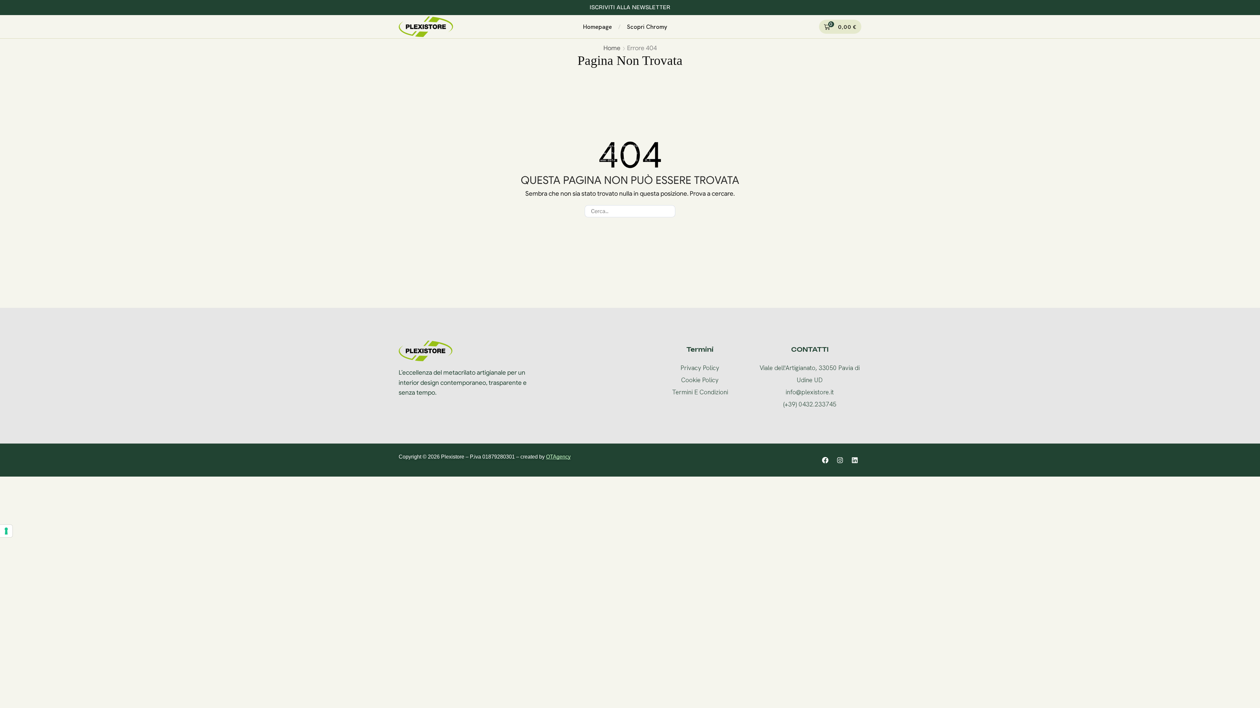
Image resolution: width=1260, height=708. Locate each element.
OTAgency (558, 457)
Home (611, 48)
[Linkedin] (854, 460)
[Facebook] (825, 460)
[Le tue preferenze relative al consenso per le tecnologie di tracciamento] (6, 531)
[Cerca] (669, 211)
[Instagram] (840, 460)
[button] (675, 25)
